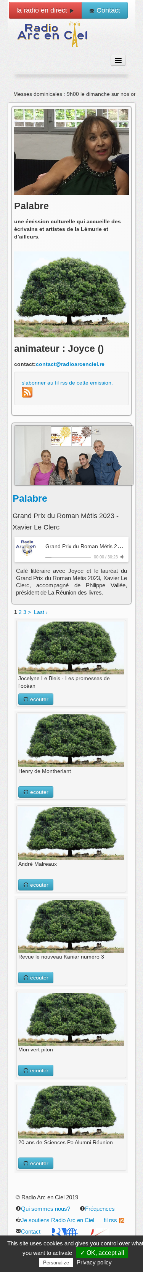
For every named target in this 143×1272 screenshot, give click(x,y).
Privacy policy (94, 1262)
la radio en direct (42, 10)
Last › (41, 612)
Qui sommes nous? (45, 1208)
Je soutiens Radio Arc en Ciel (57, 1220)
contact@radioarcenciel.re (70, 364)
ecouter (38, 699)
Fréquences (100, 1208)
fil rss (110, 1220)
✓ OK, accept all (102, 1253)
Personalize (56, 1263)
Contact (107, 10)
